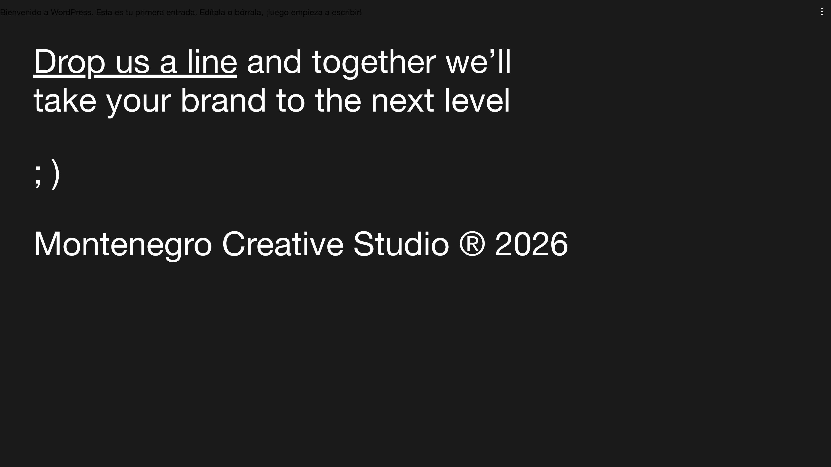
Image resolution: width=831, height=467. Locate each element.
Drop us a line (135, 64)
